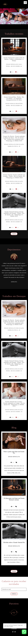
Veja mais (14, 233)
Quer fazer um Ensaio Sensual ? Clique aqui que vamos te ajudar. (13, 626)
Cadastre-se (14, 593)
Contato (14, 629)
